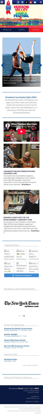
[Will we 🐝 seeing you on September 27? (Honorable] (21, 255)
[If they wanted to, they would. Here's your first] (34, 267)
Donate (35, 30)
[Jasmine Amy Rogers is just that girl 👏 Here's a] (34, 255)
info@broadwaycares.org (32, 398)
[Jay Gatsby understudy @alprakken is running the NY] (9, 255)
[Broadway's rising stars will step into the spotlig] (21, 267)
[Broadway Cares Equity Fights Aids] (8, 7)
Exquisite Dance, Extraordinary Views (9, 23)
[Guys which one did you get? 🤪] (9, 267)
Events (22, 30)
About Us (7, 30)
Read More (26, 184)
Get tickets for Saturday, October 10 (9, 25)
